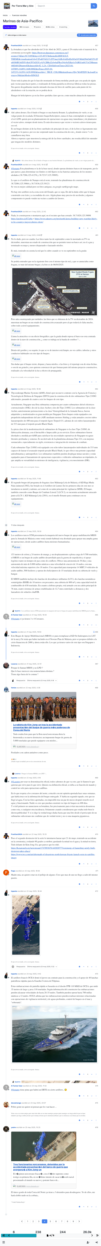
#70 (96, 834)
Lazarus (14, 664)
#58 (96, 109)
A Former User (16, 615)
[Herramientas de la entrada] (96, 101)
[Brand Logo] (7, 6)
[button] (3, 1242)
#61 (96, 235)
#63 (96, 479)
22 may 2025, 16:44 (34, 891)
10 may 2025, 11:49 (34, 479)
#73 (96, 974)
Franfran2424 (16, 45)
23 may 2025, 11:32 (39, 1086)
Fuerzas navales (10, 27)
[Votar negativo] (92, 101)
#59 (96, 165)
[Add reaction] (79, 101)
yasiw (13, 1127)
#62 (96, 389)
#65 (96, 615)
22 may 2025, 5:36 (33, 688)
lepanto (14, 109)
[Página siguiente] (79, 1221)
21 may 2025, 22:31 (34, 664)
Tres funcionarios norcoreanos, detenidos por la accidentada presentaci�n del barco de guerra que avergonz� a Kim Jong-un (40, 1167)
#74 (96, 1086)
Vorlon (13, 688)
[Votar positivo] (84, 101)
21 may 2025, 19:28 (39, 615)
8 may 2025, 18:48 (34, 389)
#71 (97, 871)
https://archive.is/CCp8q (22, 218)
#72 (96, 891)
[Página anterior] (22, 1221)
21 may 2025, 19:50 (34, 632)
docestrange (16, 1103)
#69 (96, 778)
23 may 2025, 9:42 (34, 974)
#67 (96, 664)
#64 (96, 531)
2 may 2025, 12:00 (39, 45)
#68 (96, 688)
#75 (96, 1103)
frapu (13, 871)
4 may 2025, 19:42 (39, 165)
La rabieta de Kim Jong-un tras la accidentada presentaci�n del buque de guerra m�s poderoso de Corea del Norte (41, 727)
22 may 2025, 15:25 (39, 834)
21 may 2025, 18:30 (34, 531)
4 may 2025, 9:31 (33, 109)
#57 (96, 45)
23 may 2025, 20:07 (38, 1103)
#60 (96, 212)
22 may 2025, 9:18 (34, 778)
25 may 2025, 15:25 (32, 1127)
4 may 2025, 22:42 (39, 212)
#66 (96, 632)
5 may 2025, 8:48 (33, 235)
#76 (96, 1127)
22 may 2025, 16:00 (32, 871)
